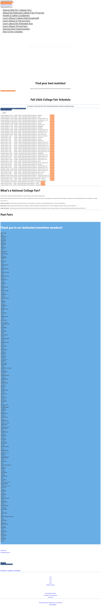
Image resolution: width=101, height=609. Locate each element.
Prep (50, 576)
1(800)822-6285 (3, 550)
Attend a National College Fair (50, 593)
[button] (6, 2)
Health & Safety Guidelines (16, 15)
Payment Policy (17, 570)
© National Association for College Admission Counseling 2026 (50, 602)
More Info (52, 115)
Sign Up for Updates (13, 31)
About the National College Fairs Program (23, 12)
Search (50, 578)
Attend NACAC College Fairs (5, 5)
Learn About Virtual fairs (15, 26)
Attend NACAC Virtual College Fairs (50, 595)
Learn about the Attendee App (18, 23)
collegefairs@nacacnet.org (5, 552)
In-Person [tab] (4, 111)
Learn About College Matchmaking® (21, 18)
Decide (50, 582)
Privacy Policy (50, 597)
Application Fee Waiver (50, 584)
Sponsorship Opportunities (16, 28)
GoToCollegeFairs (52, 604)
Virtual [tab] (4, 113)
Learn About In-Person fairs (16, 20)
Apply (50, 580)
